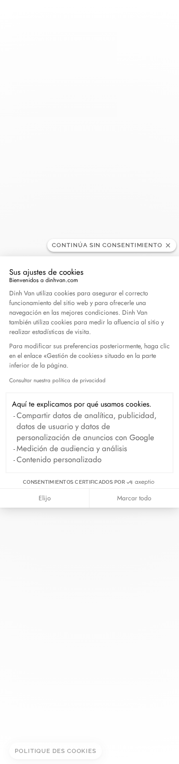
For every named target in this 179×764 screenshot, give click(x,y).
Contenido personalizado (59, 459)
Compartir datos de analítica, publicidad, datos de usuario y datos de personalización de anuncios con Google (87, 426)
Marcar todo (134, 498)
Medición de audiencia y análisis (72, 448)
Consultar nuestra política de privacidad (57, 380)
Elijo (45, 498)
